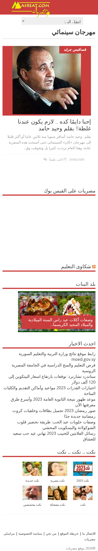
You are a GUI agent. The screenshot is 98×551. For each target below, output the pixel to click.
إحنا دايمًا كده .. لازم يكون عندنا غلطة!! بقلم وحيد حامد (54, 124)
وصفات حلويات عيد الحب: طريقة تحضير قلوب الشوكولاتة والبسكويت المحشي (56, 424)
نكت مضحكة (57, 505)
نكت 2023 (83, 481)
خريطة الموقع (69, 533)
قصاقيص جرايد (75, 49)
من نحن (51, 533)
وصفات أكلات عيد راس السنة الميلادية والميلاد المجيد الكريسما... (60, 322)
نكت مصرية (57, 481)
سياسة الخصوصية (30, 533)
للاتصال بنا (88, 533)
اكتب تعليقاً (56, 159)
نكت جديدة (32, 481)
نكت (83, 505)
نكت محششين (32, 505)
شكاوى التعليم (76, 266)
